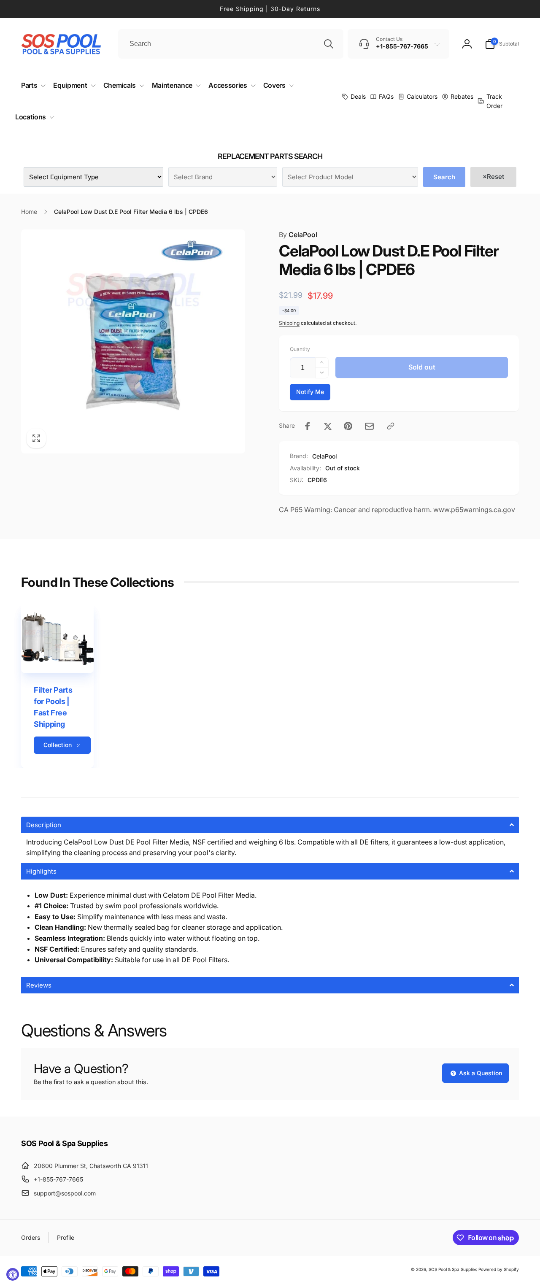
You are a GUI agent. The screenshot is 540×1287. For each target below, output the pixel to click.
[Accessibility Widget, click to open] (12, 1274)
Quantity (300, 349)
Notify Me (310, 391)
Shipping (289, 323)
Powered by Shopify (498, 1269)
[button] (502, 44)
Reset (493, 177)
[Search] (328, 43)
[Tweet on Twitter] (328, 426)
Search (444, 177)
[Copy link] (390, 426)
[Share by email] (369, 426)
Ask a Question (479, 1073)
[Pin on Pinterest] (348, 426)
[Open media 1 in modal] (133, 341)
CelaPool (298, 234)
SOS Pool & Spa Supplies (453, 1269)
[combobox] (230, 44)
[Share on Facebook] (307, 426)
